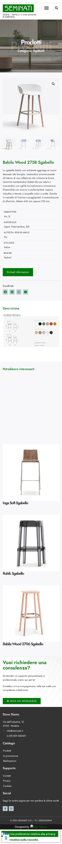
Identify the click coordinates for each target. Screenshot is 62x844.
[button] (46, 8)
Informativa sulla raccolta (21, 839)
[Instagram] (11, 808)
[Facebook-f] (5, 808)
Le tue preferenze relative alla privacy (31, 834)
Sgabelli (39, 51)
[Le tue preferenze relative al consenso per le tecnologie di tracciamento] (6, 838)
